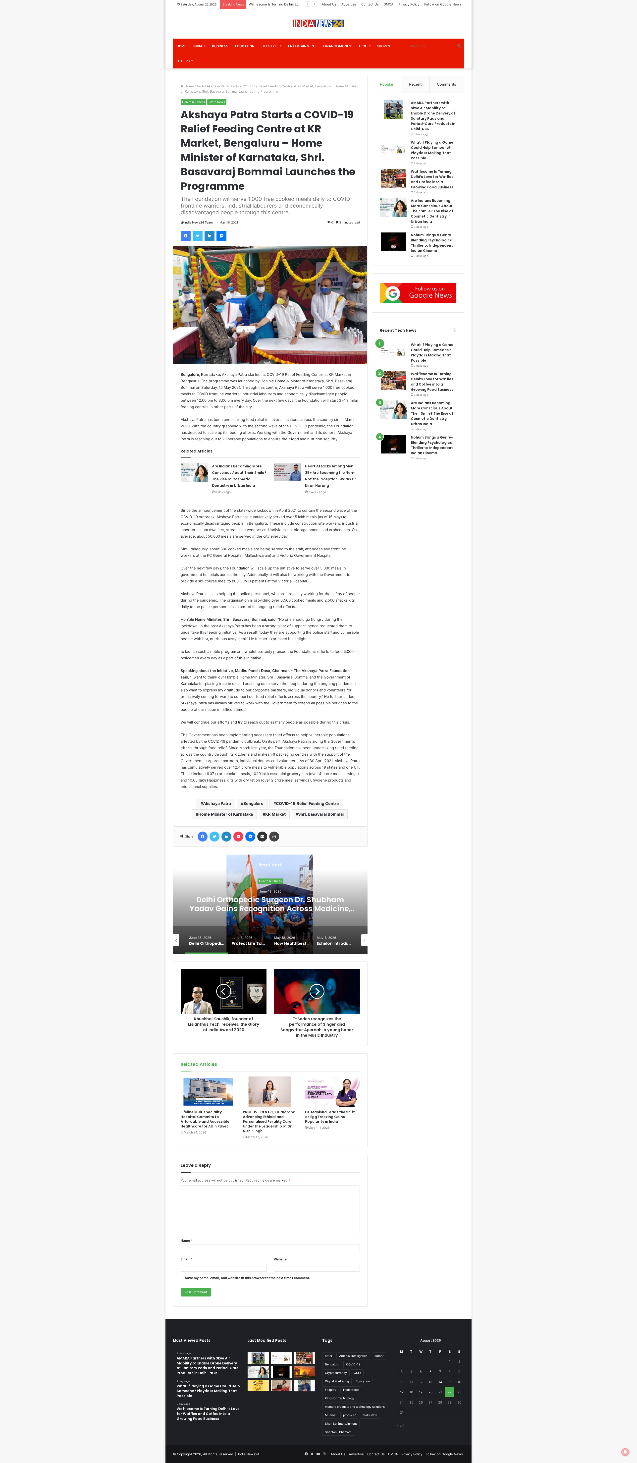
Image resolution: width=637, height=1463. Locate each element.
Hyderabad (351, 1390)
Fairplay (330, 1390)
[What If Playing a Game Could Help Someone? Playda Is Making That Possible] (393, 149)
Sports (383, 46)
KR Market (275, 814)
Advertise (348, 4)
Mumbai (330, 1415)
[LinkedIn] (209, 236)
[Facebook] (186, 236)
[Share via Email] (262, 837)
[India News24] (318, 24)
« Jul (400, 1425)
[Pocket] (238, 837)
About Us (329, 4)
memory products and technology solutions (355, 1406)
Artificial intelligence (353, 1356)
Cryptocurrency (336, 1373)
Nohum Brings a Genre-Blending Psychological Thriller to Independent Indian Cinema (432, 445)
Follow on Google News (442, 4)
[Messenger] (221, 236)
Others (183, 61)
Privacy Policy (408, 4)
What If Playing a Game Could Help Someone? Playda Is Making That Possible (432, 352)
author (378, 1356)
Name (187, 1240)
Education (245, 46)
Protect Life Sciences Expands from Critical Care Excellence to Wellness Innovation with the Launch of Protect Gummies (270, 908)
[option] (270, 904)
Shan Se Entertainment (341, 1423)
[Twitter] (198, 236)
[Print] (274, 837)
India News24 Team (198, 222)
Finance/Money (337, 46)
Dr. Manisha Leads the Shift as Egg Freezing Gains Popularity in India (330, 1117)
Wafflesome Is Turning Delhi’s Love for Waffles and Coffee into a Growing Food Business (432, 381)
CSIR (357, 1373)
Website (280, 1259)
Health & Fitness (193, 102)
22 (450, 1392)
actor (328, 1356)
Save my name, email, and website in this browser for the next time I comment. (247, 1278)
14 (440, 1382)
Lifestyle (270, 46)
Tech (363, 46)
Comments (446, 84)
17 (401, 1392)
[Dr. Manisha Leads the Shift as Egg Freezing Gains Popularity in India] (332, 1091)
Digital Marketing (337, 1381)
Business (220, 46)
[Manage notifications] (625, 1452)
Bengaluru (253, 803)
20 (430, 1392)
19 (421, 1392)
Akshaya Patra (217, 803)
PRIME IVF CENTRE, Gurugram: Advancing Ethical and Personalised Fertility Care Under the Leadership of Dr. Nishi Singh (269, 1121)
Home (181, 46)
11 (411, 1382)
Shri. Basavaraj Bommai (321, 814)
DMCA (388, 4)
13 (430, 1382)
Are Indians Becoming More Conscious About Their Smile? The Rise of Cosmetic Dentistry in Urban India (432, 211)
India (197, 46)
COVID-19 (353, 1364)
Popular (387, 84)
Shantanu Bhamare (338, 1432)
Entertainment (302, 46)
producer (349, 1415)
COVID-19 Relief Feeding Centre (307, 803)
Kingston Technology (339, 1398)
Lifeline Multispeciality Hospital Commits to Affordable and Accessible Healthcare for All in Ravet (205, 1119)
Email (186, 1259)
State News (217, 102)
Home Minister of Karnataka (225, 814)
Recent (415, 84)
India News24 (248, 1454)
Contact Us (370, 4)
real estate (370, 1415)
